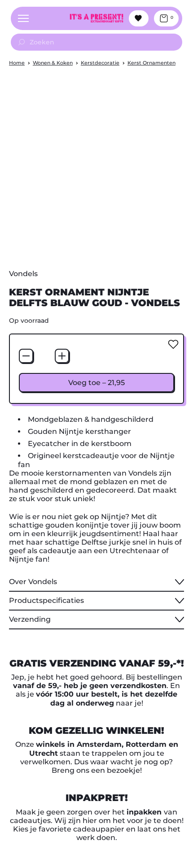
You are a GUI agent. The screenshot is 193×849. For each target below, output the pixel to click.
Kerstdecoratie (100, 63)
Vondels (23, 273)
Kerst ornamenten (151, 63)
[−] (26, 356)
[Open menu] (23, 18)
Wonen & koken (53, 63)
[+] (62, 356)
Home (17, 63)
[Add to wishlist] (173, 344)
